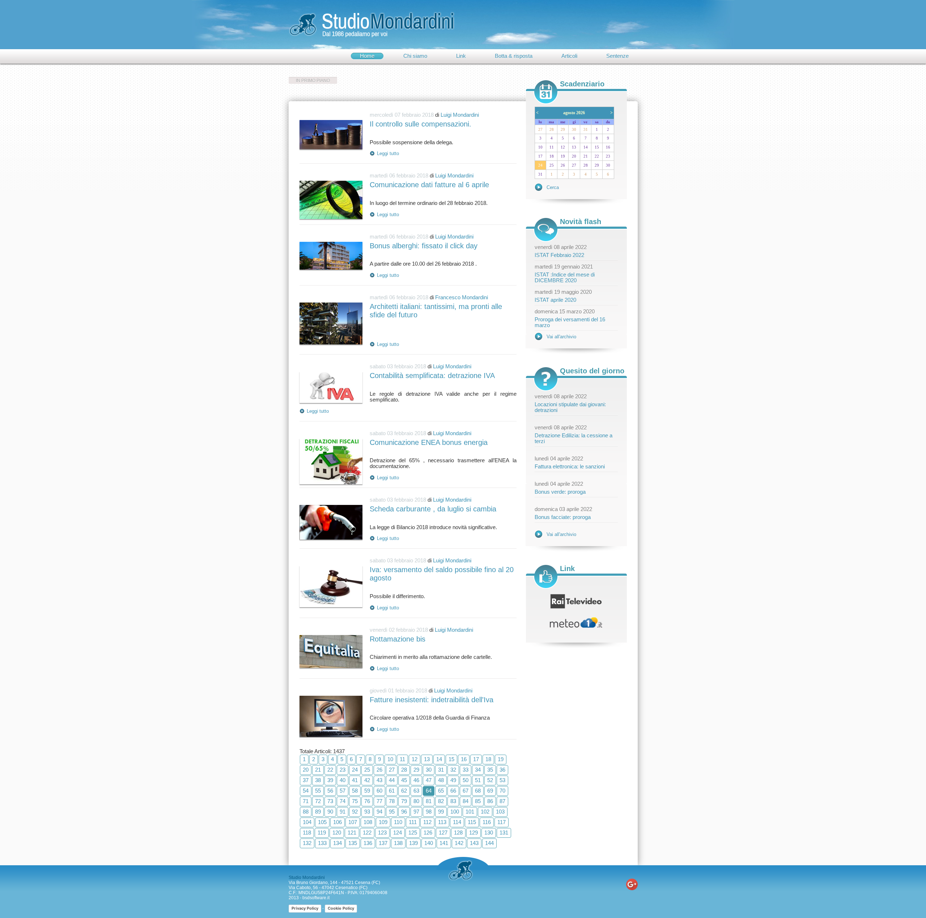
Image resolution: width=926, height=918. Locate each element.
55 (318, 791)
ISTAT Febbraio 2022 (559, 255)
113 (442, 822)
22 (330, 770)
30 (429, 770)
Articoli (569, 56)
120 (336, 833)
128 (458, 833)
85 (478, 801)
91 (342, 812)
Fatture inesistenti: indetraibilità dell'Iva (431, 700)
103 (500, 812)
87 (502, 801)
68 (478, 791)
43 (379, 780)
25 (367, 770)
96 (404, 812)
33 (465, 770)
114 (457, 822)
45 (404, 780)
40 (342, 780)
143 (474, 843)
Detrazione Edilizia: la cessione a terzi (573, 438)
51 (478, 780)
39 (330, 780)
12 (414, 759)
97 (416, 812)
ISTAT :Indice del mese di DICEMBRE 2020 (565, 277)
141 (443, 843)
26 (379, 770)
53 (502, 780)
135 (352, 843)
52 (490, 780)
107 (352, 822)
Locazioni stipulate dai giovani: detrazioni (570, 407)
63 (416, 791)
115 (472, 822)
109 (383, 822)
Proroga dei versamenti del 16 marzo (570, 322)
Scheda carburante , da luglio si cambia (433, 509)
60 (379, 791)
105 (322, 822)
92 (355, 812)
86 (490, 801)
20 (306, 770)
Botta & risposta (513, 56)
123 (382, 833)
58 (355, 791)
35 (490, 770)
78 (392, 801)
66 (453, 791)
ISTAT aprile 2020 (555, 300)
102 (485, 812)
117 (501, 822)
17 (476, 759)
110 (398, 822)
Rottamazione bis (397, 639)
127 (443, 833)
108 (368, 822)
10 (390, 759)
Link (461, 56)
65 (441, 791)
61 (392, 791)
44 (392, 780)
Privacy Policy (305, 908)
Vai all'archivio (561, 336)
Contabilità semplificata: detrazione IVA (432, 375)
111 (413, 822)
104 (307, 822)
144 (489, 843)
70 (502, 791)
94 (379, 812)
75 (355, 801)
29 (416, 770)
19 (501, 759)
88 (306, 812)
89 (318, 812)
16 (464, 759)
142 (459, 843)
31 (441, 770)
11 (402, 759)
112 (427, 822)
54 (306, 791)
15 (451, 759)
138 (398, 843)
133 (322, 843)
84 (465, 801)
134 (337, 843)
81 (429, 801)
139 (413, 843)
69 (490, 791)
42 (367, 780)
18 (488, 759)
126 (428, 833)
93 (367, 812)
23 (342, 770)
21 (318, 770)
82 (441, 801)
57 (342, 791)
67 (465, 791)
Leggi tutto (388, 153)
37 (306, 780)
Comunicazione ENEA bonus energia (429, 442)
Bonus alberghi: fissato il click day (423, 246)
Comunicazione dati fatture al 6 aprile (429, 185)
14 (439, 759)
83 (453, 801)
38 (318, 780)
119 (322, 833)
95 (392, 812)
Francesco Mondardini (461, 297)
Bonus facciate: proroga (563, 517)
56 (330, 791)
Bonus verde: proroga (560, 492)
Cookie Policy (341, 908)
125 (412, 833)
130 (488, 833)
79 (404, 801)
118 (307, 833)
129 (473, 833)
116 (487, 822)
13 (427, 759)
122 (367, 833)
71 (306, 801)
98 (429, 812)
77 (379, 801)
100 (454, 812)
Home (367, 56)
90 (330, 812)
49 (453, 780)
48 (441, 780)
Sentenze (617, 56)
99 (441, 812)
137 (383, 843)
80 (416, 801)
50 (465, 780)
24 (355, 770)
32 (453, 770)
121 (352, 833)
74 (342, 801)
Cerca (553, 187)
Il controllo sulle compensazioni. (420, 124)
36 (502, 770)
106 (337, 822)
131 (504, 833)
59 (367, 791)
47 (429, 780)
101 (470, 812)
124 (397, 833)
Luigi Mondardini (460, 115)
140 (428, 843)
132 (307, 843)
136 (368, 843)
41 (355, 780)
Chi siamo (415, 56)
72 (318, 801)
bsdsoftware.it (316, 897)
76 (367, 801)
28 (404, 770)
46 (416, 780)
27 (392, 770)
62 (404, 791)
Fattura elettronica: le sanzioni (570, 466)
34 (478, 770)
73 (330, 801)
